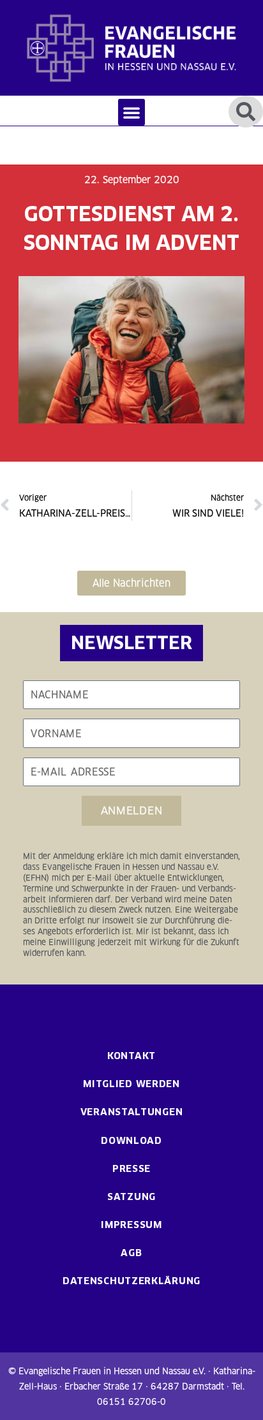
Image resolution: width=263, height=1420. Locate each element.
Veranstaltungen (131, 1111)
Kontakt (131, 1055)
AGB (131, 1252)
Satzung (131, 1196)
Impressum (131, 1224)
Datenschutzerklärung (131, 1280)
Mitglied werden (131, 1083)
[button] (131, 112)
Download (131, 1140)
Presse (131, 1168)
